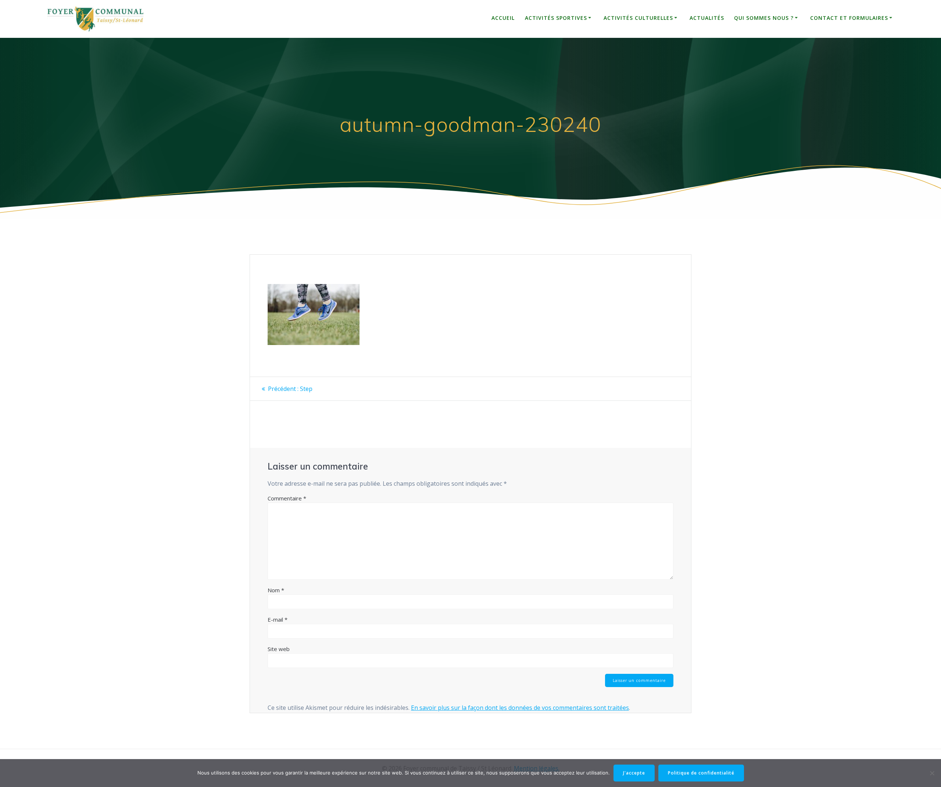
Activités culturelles (638, 17)
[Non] (931, 773)
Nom (276, 590)
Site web (279, 649)
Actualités (707, 17)
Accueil (503, 17)
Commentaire (287, 498)
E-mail (277, 619)
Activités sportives (556, 17)
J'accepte (634, 773)
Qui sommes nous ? (764, 17)
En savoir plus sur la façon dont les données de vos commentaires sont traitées (520, 708)
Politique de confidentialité (701, 773)
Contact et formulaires (849, 17)
